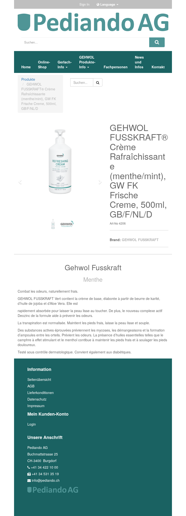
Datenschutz (36, 399)
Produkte (28, 79)
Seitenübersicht (39, 379)
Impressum (36, 405)
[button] (21, 180)
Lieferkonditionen (40, 392)
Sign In (84, 4)
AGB (30, 386)
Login (31, 424)
